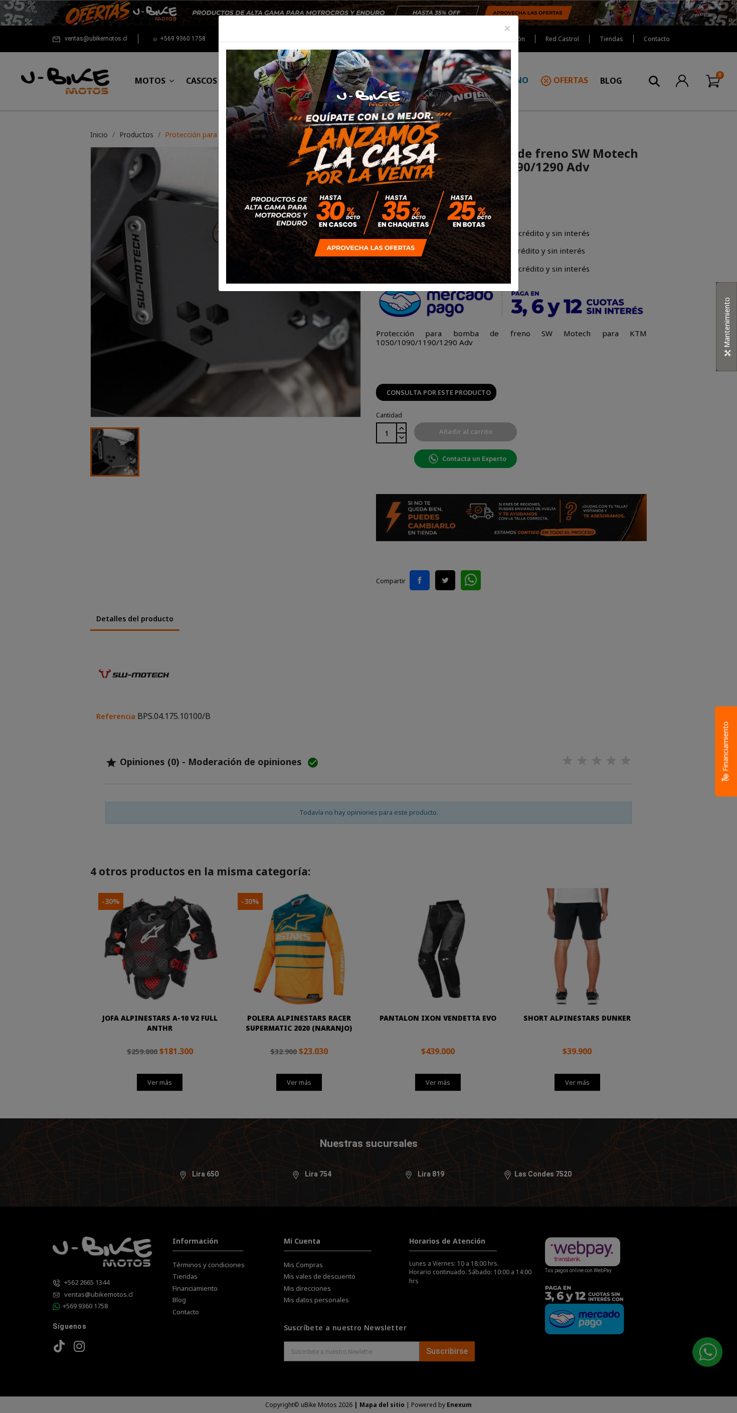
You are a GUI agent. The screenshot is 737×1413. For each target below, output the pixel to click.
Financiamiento (725, 748)
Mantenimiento (726, 323)
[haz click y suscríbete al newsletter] (368, 165)
